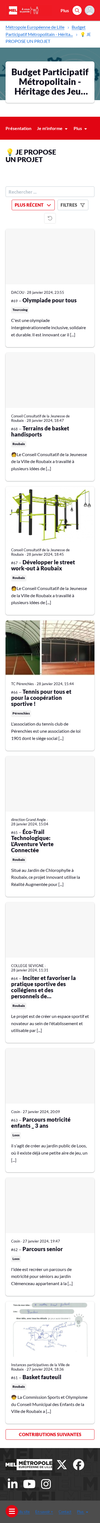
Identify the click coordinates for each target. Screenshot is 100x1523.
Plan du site (20, 1511)
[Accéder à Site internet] (29, 1464)
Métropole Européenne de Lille (35, 27)
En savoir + (44, 1511)
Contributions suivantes (50, 1434)
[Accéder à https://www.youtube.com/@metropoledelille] (29, 1484)
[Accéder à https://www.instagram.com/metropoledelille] (46, 1484)
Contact (65, 1511)
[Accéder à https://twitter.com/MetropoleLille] (62, 1464)
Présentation (18, 128)
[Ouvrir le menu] (12, 1511)
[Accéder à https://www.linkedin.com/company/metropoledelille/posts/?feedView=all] (12, 1484)
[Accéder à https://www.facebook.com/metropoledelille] (79, 1464)
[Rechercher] (77, 10)
